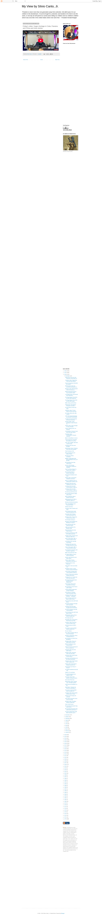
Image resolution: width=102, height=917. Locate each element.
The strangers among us (70, 519)
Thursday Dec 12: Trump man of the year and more (71, 578)
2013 (65, 752)
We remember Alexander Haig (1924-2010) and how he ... (71, 709)
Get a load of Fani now (69, 679)
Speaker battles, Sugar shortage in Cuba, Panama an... (71, 422)
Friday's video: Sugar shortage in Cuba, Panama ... (71, 426)
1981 (65, 799)
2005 (65, 766)
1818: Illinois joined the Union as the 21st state (71, 699)
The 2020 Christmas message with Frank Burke (71, 604)
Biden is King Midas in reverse (71, 438)
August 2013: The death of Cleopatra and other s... (70, 405)
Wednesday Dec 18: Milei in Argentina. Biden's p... (71, 500)
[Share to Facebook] (51, 54)
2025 (65, 372)
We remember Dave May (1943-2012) (70, 463)
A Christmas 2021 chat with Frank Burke (70, 542)
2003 (65, 769)
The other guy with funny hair (71, 491)
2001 (65, 771)
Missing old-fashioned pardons (71, 502)
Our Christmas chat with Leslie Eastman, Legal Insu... (71, 550)
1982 (65, 797)
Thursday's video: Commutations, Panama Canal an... (70, 435)
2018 (65, 743)
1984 (65, 794)
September (67, 718)
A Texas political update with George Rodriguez (71, 590)
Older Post (57, 59)
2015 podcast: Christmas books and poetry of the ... (71, 593)
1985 (65, 792)
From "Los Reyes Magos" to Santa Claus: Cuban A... (70, 470)
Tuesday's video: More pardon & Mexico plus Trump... (71, 693)
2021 (65, 738)
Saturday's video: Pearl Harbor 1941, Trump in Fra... (71, 662)
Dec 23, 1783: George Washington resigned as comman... (70, 466)
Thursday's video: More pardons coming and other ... (71, 677)
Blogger (62, 913)
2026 (65, 370)
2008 (65, 761)
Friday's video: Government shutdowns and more (70, 478)
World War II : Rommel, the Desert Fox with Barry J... (70, 688)
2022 (65, 736)
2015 (65, 748)
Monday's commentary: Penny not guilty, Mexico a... (71, 636)
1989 (65, 785)
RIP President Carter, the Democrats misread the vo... (71, 386)
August (66, 720)
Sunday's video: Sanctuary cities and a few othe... (70, 653)
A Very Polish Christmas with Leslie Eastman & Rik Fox (71, 572)
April (66, 727)
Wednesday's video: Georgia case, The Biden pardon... (71, 682)
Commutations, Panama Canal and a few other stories (71, 432)
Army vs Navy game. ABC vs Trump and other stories (71, 539)
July (66, 721)
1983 (65, 796)
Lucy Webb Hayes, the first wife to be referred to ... (71, 395)
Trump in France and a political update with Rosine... (71, 575)
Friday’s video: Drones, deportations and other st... (71, 561)
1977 (65, 806)
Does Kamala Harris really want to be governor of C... (71, 512)
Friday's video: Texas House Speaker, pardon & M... (71, 664)
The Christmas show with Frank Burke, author (71, 613)
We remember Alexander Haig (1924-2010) (71, 706)
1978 (65, 804)
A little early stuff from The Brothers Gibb (70, 528)
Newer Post (25, 59)
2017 (65, 745)
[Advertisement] (69, 99)
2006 (65, 764)
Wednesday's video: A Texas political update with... (71, 616)
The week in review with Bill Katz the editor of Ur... (70, 629)
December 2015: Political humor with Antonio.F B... (70, 515)
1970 (65, 818)
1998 (65, 775)
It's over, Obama (68, 631)
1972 (65, 815)
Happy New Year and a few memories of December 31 (71, 378)
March (66, 729)
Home (41, 59)
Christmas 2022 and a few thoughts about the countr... (71, 545)
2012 (65, 753)
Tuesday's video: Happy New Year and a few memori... (71, 381)
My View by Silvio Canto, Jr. (40, 6)
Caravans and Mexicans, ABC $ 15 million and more (71, 533)
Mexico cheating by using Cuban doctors (70, 645)
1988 (65, 787)
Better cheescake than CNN (70, 552)
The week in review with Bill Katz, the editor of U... (70, 691)
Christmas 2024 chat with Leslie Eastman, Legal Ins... (71, 487)
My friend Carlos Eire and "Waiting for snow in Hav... (71, 484)
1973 (65, 813)
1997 (65, 776)
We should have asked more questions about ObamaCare (71, 581)
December (67, 375)
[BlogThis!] (48, 54)
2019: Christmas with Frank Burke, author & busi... (70, 599)
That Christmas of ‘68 (69, 451)
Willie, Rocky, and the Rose (70, 402)
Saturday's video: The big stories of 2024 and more (70, 411)
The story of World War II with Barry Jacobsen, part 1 (71, 712)
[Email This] (46, 54)
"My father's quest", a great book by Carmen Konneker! (71, 569)
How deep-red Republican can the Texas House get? (71, 659)
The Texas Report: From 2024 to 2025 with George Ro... (71, 398)
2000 (65, 773)
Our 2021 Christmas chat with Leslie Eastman (71, 610)
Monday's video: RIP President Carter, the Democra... (71, 389)
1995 (65, 780)
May (66, 725)
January (67, 732)
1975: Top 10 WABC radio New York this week (71, 443)
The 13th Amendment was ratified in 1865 (70, 675)
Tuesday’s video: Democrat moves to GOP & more (70, 623)
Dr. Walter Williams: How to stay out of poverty (70, 555)
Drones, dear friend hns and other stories (71, 558)
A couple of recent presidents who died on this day (71, 419)
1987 (65, 789)
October (67, 716)
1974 (65, 811)
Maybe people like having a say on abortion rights (70, 392)
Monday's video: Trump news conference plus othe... (71, 517)
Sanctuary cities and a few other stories (70, 650)
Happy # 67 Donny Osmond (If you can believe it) (71, 647)
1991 (65, 782)
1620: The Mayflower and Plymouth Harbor (70, 504)
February (67, 730)
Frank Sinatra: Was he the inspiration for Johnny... (70, 584)
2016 (65, 747)
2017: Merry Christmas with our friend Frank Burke (71, 633)
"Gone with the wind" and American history (70, 525)
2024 (65, 374)
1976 (65, 808)
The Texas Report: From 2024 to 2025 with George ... (71, 401)
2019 (65, 741)
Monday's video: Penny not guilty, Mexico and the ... (70, 642)
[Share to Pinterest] (52, 54)
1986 (65, 790)
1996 (65, 778)
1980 (65, 801)
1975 (65, 810)
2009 (65, 759)
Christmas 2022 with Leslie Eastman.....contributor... (70, 596)
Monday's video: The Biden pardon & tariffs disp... (70, 702)
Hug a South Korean (69, 704)
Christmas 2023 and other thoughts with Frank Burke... (71, 607)
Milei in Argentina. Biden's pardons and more (70, 497)
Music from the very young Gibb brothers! (70, 531)
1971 (65, 817)
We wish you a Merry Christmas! (69, 456)
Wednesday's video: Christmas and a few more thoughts (71, 449)
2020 (65, 739)
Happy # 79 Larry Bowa (70, 672)
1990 (65, 783)
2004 (65, 768)
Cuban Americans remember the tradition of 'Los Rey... (71, 440)
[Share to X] (49, 54)
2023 (65, 734)
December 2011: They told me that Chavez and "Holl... (71, 620)
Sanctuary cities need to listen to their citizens (71, 656)
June (66, 723)
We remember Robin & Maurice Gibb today (69, 472)
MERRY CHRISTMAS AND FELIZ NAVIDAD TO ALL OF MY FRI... (71, 459)
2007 (65, 762)
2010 (65, 757)
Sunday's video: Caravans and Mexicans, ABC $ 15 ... (71, 536)
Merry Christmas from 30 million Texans (70, 453)
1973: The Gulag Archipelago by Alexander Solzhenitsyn (71, 417)
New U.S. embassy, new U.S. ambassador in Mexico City (71, 481)
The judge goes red (69, 617)
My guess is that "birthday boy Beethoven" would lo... (71, 522)
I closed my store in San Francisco (70, 563)
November (67, 714)
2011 (65, 755)
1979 (65, 803)
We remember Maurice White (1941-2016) (71, 494)
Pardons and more (69, 506)
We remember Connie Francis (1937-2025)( (71, 587)
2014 (65, 750)
